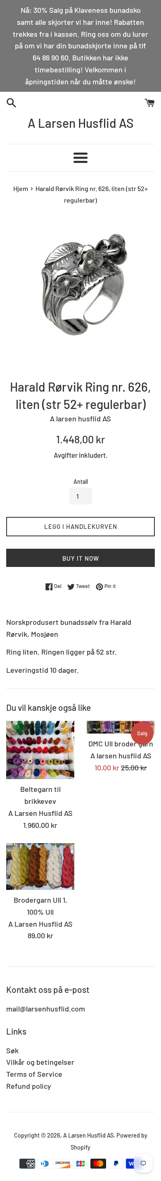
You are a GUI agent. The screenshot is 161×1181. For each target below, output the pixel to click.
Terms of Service (34, 1073)
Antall (80, 481)
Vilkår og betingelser (40, 1061)
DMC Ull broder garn (120, 743)
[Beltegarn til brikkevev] (40, 750)
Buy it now (80, 558)
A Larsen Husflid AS (81, 122)
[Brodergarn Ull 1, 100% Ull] (40, 866)
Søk (12, 1050)
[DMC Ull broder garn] (121, 727)
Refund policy (28, 1085)
